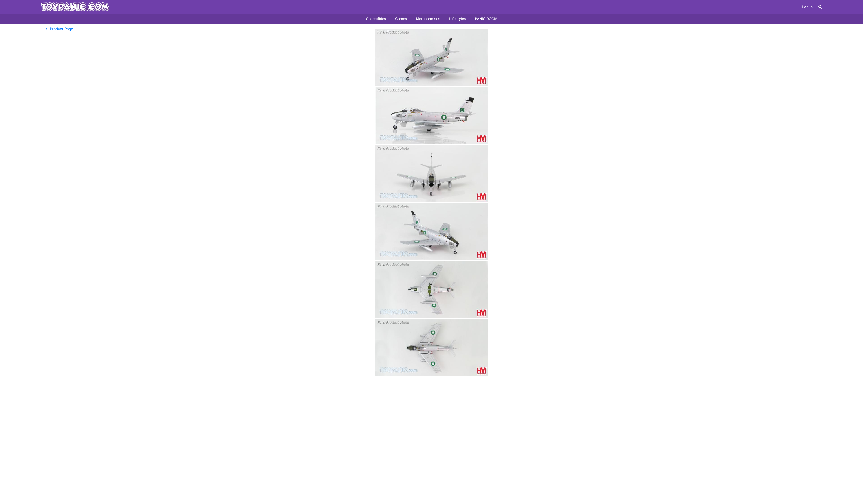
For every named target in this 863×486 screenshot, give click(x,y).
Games (401, 18)
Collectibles (376, 18)
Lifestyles (457, 18)
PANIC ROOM (486, 18)
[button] (820, 6)
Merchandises (428, 18)
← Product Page (59, 29)
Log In (807, 6)
